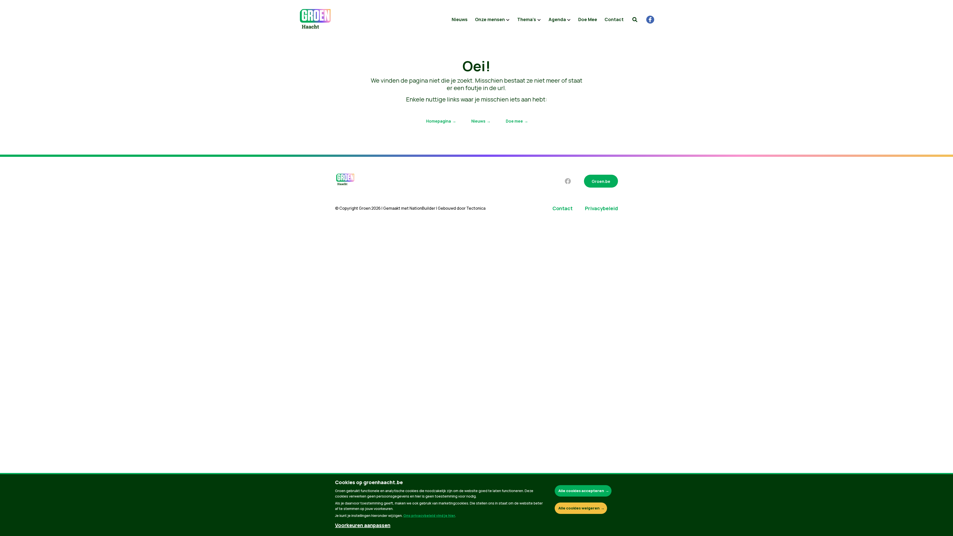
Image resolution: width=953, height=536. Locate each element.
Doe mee (514, 121)
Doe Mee (587, 19)
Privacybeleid (601, 208)
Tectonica (475, 208)
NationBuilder (422, 208)
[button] (634, 19)
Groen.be (601, 181)
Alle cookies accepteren (581, 490)
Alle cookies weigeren (579, 508)
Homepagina (438, 121)
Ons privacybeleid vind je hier (429, 515)
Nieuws (460, 19)
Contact (614, 19)
